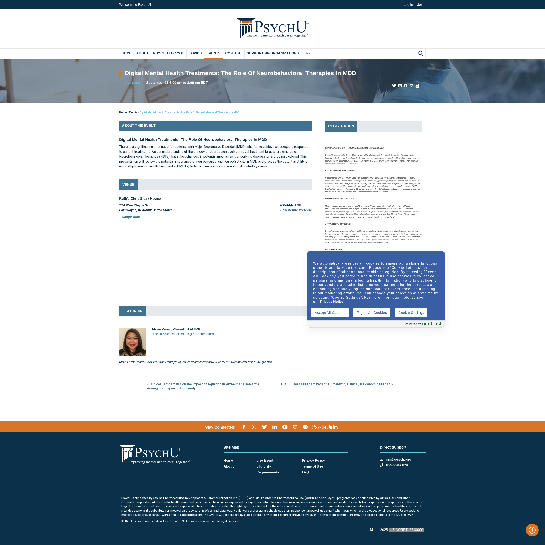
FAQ (305, 472)
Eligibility (263, 466)
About (142, 53)
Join (420, 4)
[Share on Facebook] (405, 86)
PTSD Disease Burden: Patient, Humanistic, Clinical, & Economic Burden (337, 384)
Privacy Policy (313, 460)
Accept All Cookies (330, 313)
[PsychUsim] (325, 427)
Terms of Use (312, 466)
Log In (408, 4)
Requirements (267, 472)
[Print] (417, 86)
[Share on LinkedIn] (400, 86)
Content (233, 53)
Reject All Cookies (372, 313)
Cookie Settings (411, 313)
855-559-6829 (396, 465)
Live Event (264, 460)
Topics (195, 53)
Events (214, 53)
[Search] (421, 53)
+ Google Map (129, 217)
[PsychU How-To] (532, 530)
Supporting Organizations (273, 53)
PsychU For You (168, 53)
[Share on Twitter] (394, 86)
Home (126, 53)
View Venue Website (295, 210)
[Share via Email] (411, 86)
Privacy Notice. (332, 301)
